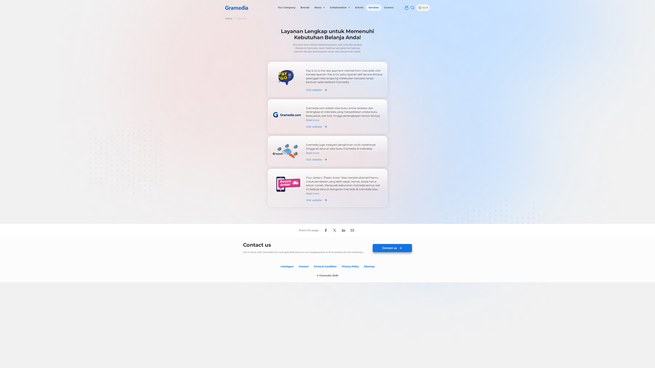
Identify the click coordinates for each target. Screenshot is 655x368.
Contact (304, 266)
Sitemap (369, 266)
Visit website (314, 89)
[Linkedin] (343, 230)
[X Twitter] (334, 230)
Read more (312, 120)
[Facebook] (326, 230)
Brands (305, 7)
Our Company (286, 7)
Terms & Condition (325, 266)
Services (374, 7)
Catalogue (287, 266)
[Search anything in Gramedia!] (412, 8)
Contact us (389, 248)
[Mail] (352, 230)
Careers (389, 7)
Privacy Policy (350, 266)
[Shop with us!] (407, 8)
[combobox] (423, 7)
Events (359, 7)
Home (228, 18)
